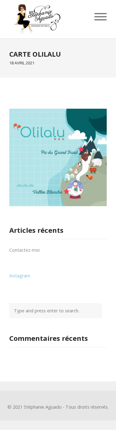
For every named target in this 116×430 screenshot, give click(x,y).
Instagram (19, 276)
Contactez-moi (24, 250)
